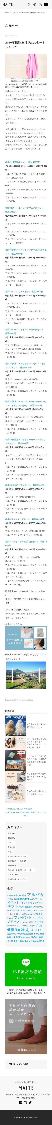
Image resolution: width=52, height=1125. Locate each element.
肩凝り (16, 941)
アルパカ (35, 895)
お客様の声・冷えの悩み (17, 861)
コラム (10, 852)
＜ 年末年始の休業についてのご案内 (18, 809)
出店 (42, 933)
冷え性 (36, 934)
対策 (18, 937)
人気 (40, 926)
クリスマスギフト (15, 910)
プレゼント (23, 917)
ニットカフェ (22, 914)
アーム (38, 899)
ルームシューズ (25, 922)
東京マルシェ (25, 937)
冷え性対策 (12, 865)
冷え (25, 929)
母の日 (34, 937)
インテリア (25, 903)
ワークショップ (29, 925)
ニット (13, 914)
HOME (7, 12)
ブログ (44, 654)
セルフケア (28, 910)
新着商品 (11, 838)
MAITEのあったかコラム (17, 856)
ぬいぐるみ (20, 895)
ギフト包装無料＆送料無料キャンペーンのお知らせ (36, 777)
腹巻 (22, 941)
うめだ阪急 (11, 895)
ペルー (34, 918)
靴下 (42, 940)
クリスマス (38, 907)
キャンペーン (37, 902)
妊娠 (9, 937)
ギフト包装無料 (26, 907)
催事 (18, 929)
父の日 (10, 941)
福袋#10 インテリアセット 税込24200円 (24, 519)
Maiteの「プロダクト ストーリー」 (21, 870)
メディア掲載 (13, 875)
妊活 (14, 937)
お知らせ (15, 12)
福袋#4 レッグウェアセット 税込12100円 (24, 291)
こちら (15, 624)
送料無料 (35, 941)
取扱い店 (11, 847)
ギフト (12, 906)
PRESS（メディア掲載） (19, 1064)
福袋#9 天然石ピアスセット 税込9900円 (24, 485)
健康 (10, 930)
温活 (41, 937)
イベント (11, 843)
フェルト (10, 918)
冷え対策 (29, 934)
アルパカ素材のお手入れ (21, 899)
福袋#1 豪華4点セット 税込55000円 (22, 162)
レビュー (18, 926)
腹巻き (27, 941)
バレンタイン (35, 913)
